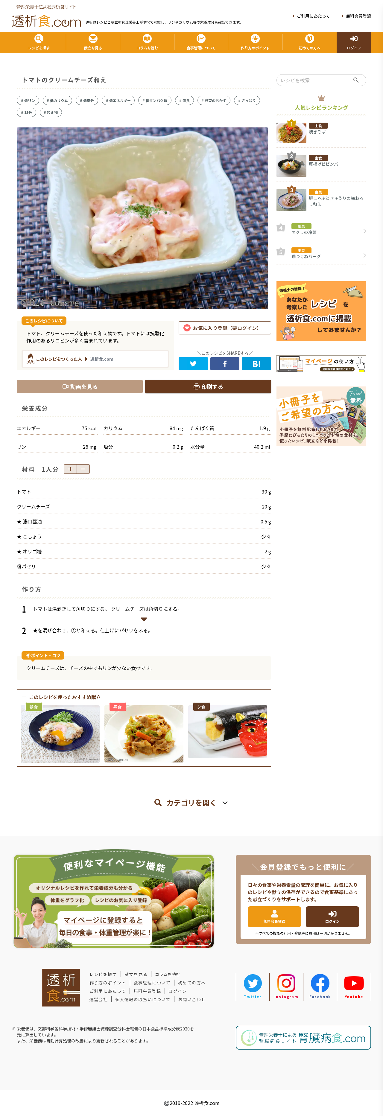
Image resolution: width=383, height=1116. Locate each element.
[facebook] (225, 363)
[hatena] (256, 363)
